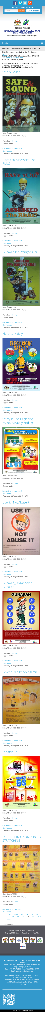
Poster (15, 141)
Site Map (36, 933)
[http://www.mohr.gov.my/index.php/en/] (26, 940)
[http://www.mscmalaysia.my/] (19, 940)
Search (21, 11)
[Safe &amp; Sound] (21, 104)
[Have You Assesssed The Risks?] (21, 196)
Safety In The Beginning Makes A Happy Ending (17, 421)
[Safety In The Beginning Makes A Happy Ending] (21, 451)
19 (18, 917)
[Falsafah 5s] (21, 782)
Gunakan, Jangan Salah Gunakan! (17, 585)
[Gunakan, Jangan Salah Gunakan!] (21, 617)
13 (22, 914)
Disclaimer (26, 933)
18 (13, 917)
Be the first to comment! (12, 148)
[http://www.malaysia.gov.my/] (5, 940)
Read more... (7, 151)
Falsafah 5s (9, 752)
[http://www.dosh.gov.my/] (33, 940)
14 (27, 914)
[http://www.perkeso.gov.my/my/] (40, 940)
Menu (5, 42)
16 (37, 914)
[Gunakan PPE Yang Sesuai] (21, 281)
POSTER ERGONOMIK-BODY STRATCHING (21, 838)
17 (9, 917)
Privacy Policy (13, 930)
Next (39, 917)
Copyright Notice (12, 933)
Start (10, 914)
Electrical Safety (12, 334)
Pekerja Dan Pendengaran (19, 672)
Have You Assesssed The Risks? (18, 162)
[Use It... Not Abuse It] (21, 531)
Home (4, 55)
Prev (16, 914)
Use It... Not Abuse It (15, 502)
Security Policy (28, 930)
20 (23, 917)
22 (33, 917)
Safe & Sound (11, 72)
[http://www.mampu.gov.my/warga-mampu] (23, 946)
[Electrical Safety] (21, 364)
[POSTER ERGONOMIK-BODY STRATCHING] (21, 869)
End (9, 919)
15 (32, 914)
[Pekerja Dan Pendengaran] (21, 700)
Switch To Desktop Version (22, 1011)
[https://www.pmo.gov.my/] (12, 940)
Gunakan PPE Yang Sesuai (19, 252)
